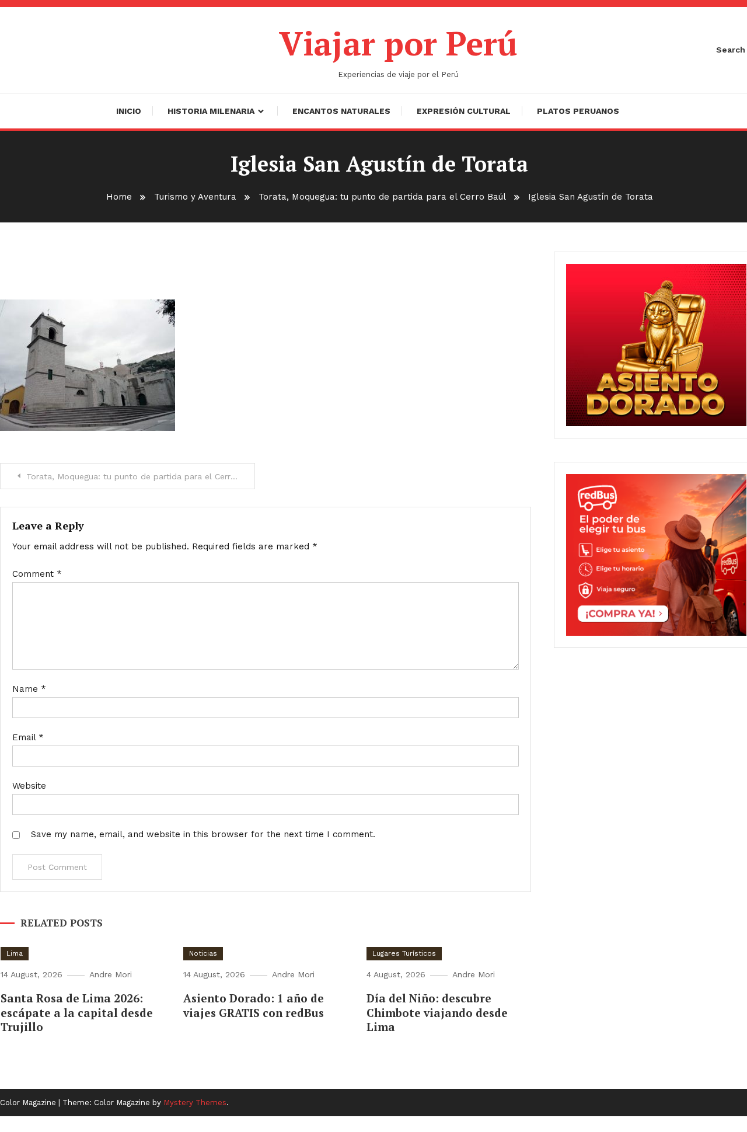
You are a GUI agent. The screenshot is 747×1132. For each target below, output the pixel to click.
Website (29, 786)
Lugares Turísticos (404, 953)
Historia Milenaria (210, 111)
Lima (14, 953)
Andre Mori (110, 974)
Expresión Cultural (464, 111)
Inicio (128, 111)
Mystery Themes (194, 1102)
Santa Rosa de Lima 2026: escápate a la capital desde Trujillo (77, 1012)
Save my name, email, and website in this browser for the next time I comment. (203, 834)
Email (28, 737)
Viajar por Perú (398, 43)
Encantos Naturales (341, 111)
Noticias (203, 953)
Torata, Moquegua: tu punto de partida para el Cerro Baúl (140, 476)
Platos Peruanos (578, 111)
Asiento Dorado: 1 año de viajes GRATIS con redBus (253, 1005)
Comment (37, 574)
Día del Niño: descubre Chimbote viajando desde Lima (437, 1012)
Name (29, 689)
